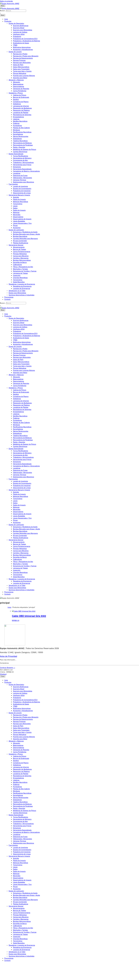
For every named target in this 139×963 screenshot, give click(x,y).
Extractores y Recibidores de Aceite (25, 232)
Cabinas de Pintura (19, 95)
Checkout (3, 674)
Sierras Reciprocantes (20, 136)
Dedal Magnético (19, 282)
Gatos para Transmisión (21, 69)
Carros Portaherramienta (21, 251)
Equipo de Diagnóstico (16, 23)
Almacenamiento (19, 247)
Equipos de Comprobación (22, 188)
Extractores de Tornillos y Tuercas (24, 271)
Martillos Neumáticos (20, 121)
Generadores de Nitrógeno (22, 158)
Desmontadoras (18, 86)
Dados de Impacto (19, 210)
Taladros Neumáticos (20, 141)
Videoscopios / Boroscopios (22, 178)
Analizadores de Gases (21, 43)
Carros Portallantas (19, 91)
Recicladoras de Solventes (22, 115)
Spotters (16, 99)
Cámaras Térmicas (19, 180)
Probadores (17, 36)
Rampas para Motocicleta (22, 62)
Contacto (7, 299)
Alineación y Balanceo (16, 80)
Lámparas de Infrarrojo (21, 106)
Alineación (16, 82)
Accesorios (17, 227)
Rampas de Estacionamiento (23, 58)
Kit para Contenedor (20, 241)
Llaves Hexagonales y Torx (22, 223)
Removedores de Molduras (22, 143)
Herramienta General (16, 245)
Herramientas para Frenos (22, 164)
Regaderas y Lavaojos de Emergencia (22, 284)
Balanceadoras (18, 84)
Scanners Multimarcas (20, 25)
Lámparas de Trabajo (20, 273)
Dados (15, 208)
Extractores (17, 167)
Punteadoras (17, 125)
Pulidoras (16, 123)
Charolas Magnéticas (20, 277)
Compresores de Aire (20, 160)
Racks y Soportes (19, 147)
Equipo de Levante (15, 52)
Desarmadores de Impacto (22, 219)
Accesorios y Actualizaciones (23, 49)
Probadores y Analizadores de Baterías (26, 41)
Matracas (16, 212)
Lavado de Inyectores (20, 186)
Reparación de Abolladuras (22, 108)
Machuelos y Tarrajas (20, 269)
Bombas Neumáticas (20, 236)
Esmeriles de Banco (20, 262)
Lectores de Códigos (20, 32)
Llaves (15, 206)
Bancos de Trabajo (19, 249)
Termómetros (17, 280)
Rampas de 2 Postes (20, 54)
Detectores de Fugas (20, 175)
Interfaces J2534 (19, 34)
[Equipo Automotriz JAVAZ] (9, 8)
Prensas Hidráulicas (20, 254)
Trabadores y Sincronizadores (23, 162)
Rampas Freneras (19, 60)
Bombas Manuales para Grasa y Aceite (26, 234)
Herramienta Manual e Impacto (19, 195)
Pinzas (15, 225)
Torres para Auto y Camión (22, 71)
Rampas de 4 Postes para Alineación (25, 56)
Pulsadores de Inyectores (22, 191)
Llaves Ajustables (19, 221)
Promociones (8, 297)
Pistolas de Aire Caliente (21, 128)
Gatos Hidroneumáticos (21, 67)
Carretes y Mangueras (20, 258)
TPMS (15, 45)
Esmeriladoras (18, 134)
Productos (7, 21)
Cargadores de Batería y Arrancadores (26, 171)
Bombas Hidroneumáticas (22, 260)
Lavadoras (16, 173)
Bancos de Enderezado (21, 97)
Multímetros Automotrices (22, 47)
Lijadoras (16, 119)
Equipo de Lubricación (16, 230)
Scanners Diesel (18, 28)
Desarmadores (18, 217)
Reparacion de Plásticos (21, 110)
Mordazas (16, 130)
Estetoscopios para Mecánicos (23, 182)
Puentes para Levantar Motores (24, 75)
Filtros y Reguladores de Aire (23, 267)
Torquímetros (17, 204)
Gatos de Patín (18, 65)
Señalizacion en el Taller (17, 290)
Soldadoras (17, 104)
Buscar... (3, 10)
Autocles (16, 197)
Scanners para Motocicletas (22, 30)
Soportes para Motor (20, 78)
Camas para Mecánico (21, 256)
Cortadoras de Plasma (20, 101)
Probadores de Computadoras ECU (25, 38)
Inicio (6, 19)
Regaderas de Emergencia (22, 286)
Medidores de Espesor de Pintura (24, 149)
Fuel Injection (13, 184)
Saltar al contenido (6, 1)
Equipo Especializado (16, 154)
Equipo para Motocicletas (17, 293)
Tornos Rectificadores (20, 156)
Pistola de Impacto (19, 199)
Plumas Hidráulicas (19, 73)
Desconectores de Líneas (22, 193)
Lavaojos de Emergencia (21, 288)
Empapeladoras (18, 117)
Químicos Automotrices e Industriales (21, 295)
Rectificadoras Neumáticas (22, 132)
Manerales (16, 214)
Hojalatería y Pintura (16, 93)
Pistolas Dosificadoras (20, 243)
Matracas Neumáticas (20, 201)
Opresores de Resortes (21, 88)
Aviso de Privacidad (8, 656)
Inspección (16, 275)
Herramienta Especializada (22, 169)
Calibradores (17, 264)
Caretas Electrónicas (20, 151)
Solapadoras (17, 138)
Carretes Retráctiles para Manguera (25, 238)
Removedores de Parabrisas (23, 145)
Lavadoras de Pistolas (20, 112)
